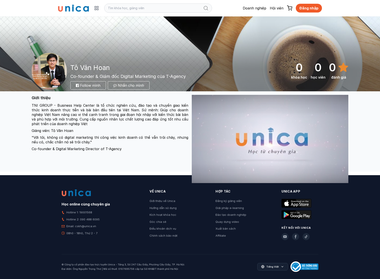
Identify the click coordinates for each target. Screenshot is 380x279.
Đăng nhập (308, 8)
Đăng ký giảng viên (229, 201)
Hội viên (276, 8)
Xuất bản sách (226, 228)
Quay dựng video (227, 221)
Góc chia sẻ (158, 221)
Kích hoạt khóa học (163, 214)
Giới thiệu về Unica (162, 201)
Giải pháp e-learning (230, 208)
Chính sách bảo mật (163, 235)
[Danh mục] (96, 8)
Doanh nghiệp (254, 8)
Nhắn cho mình (130, 85)
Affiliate (221, 235)
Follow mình (89, 85)
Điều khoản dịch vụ (163, 228)
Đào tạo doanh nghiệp (231, 214)
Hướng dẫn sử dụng (163, 208)
